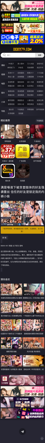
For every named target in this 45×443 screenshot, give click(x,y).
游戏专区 (40, 64)
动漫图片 (40, 91)
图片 (3, 92)
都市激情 (11, 100)
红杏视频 (11, 113)
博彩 (3, 65)
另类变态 (40, 86)
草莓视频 (30, 109)
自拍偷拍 (21, 73)
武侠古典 (40, 100)
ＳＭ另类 (40, 77)
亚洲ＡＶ (11, 73)
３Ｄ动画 (40, 73)
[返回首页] (42, 438)
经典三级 (21, 86)
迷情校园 (11, 104)
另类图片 (40, 95)
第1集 (4, 238)
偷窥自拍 (11, 91)
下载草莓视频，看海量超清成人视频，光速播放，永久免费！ (22, 230)
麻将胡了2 (11, 67)
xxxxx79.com (22, 49)
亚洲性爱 (11, 82)
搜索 (39, 55)
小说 (3, 102)
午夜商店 (21, 109)
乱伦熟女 (30, 86)
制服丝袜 (11, 86)
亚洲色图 (21, 91)
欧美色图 (30, 91)
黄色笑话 (30, 104)
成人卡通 (30, 82)
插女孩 (11, 109)
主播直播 (30, 77)
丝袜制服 (21, 77)
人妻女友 (30, 100)
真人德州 (21, 64)
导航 (3, 111)
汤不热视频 (40, 109)
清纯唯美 (21, 95)
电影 (3, 83)
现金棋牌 (30, 67)
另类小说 (21, 104)
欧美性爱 (40, 82)
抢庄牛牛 (40, 67)
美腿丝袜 (11, 95)
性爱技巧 (40, 104)
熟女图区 (30, 95)
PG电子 (11, 64)
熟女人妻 (11, 77)
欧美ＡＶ (30, 73)
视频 (3, 74)
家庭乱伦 (21, 100)
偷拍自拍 (21, 82)
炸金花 (20, 67)
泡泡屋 (20, 113)
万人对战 (30, 64)
